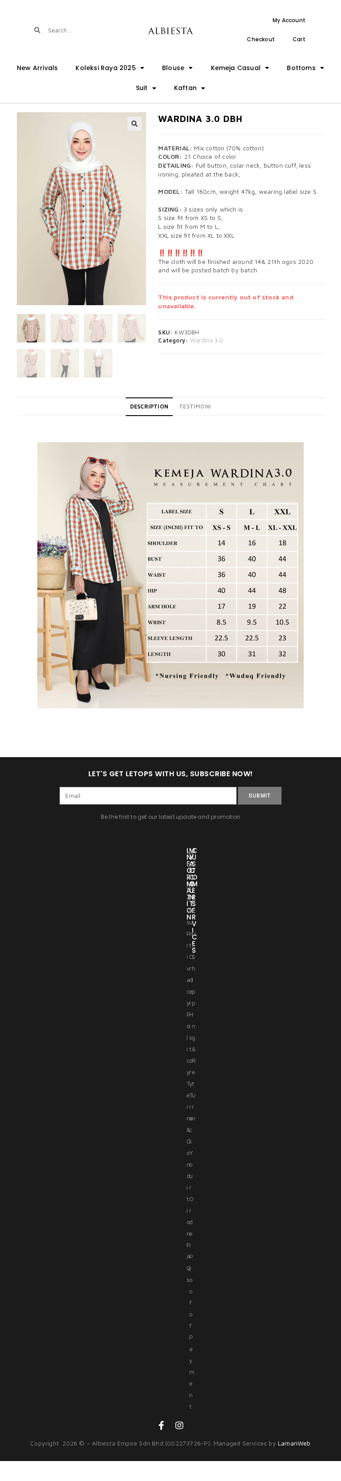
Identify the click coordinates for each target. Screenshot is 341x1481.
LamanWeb (294, 1443)
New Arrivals (37, 67)
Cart (299, 39)
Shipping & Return (194, 1037)
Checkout (261, 39)
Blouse (173, 67)
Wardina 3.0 (206, 340)
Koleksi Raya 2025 (105, 67)
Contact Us (194, 899)
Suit (142, 87)
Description (149, 406)
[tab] (149, 407)
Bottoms (301, 67)
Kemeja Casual (236, 67)
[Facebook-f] (161, 1425)
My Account (289, 20)
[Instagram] (179, 1425)
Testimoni (195, 406)
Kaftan (185, 87)
